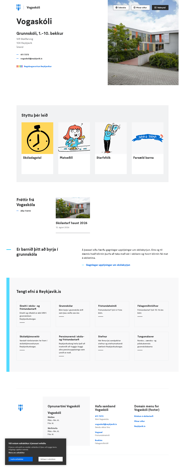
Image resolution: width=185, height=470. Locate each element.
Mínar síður (141, 7)
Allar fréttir (26, 211)
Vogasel (102, 433)
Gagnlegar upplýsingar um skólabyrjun (108, 265)
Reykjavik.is (139, 426)
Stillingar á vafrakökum (48, 459)
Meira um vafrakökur (17, 453)
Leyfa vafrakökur (17, 459)
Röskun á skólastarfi (143, 416)
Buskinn (101, 442)
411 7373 (25, 54)
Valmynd (161, 7)
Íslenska (122, 7)
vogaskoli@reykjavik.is (31, 58)
